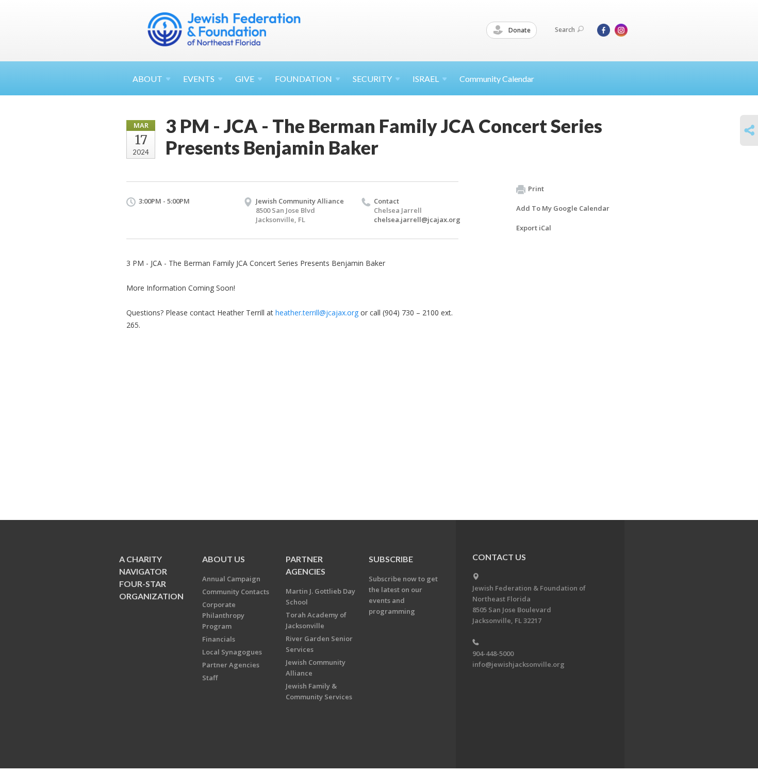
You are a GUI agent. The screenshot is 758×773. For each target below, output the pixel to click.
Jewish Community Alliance (300, 201)
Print (536, 188)
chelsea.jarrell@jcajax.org (417, 219)
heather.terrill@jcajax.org (316, 312)
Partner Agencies (230, 664)
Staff (210, 677)
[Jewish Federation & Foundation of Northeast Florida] (224, 29)
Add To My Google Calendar (562, 208)
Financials (218, 639)
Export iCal (533, 227)
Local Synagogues (232, 652)
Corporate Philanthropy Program (223, 615)
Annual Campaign (231, 578)
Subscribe (391, 559)
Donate (519, 30)
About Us (223, 559)
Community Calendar (496, 78)
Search (565, 29)
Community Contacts (235, 591)
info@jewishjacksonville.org (518, 664)
